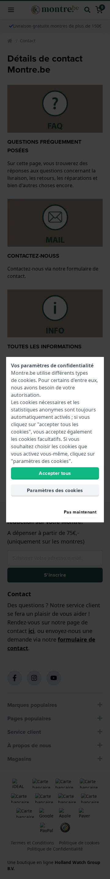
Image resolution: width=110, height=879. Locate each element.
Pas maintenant (80, 512)
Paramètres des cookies (55, 490)
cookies (27, 380)
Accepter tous (55, 473)
